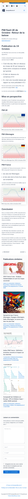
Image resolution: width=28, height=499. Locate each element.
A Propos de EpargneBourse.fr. (14, 485)
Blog (14, 358)
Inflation (12, 405)
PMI (17, 87)
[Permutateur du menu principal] (24, 10)
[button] (25, 6)
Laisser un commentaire (8, 283)
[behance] (17, 6)
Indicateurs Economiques (17, 357)
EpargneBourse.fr (10, 10)
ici (25, 91)
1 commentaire (6, 357)
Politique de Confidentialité (8, 487)
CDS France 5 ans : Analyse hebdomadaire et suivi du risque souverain (13, 278)
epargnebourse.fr (6, 40)
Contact (25, 487)
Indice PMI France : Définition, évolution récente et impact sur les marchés (13, 352)
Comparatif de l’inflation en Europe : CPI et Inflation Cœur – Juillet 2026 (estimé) (13, 399)
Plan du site (19, 487)
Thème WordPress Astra (14, 496)
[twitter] (3, 6)
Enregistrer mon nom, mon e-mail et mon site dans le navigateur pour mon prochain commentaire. (13, 465)
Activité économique (8, 358)
